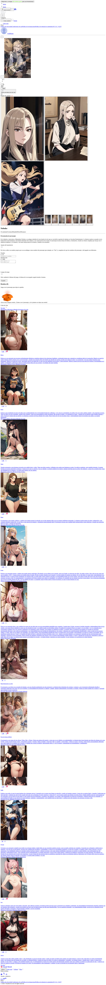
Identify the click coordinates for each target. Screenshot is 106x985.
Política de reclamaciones (28, 26)
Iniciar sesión (7, 10)
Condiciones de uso (17, 26)
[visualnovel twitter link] (4, 974)
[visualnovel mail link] (5, 979)
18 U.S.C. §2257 (57, 26)
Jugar (3, 88)
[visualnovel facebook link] (1, 974)
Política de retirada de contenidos (44, 26)
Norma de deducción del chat (8, 91)
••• (2, 86)
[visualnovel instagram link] (6, 974)
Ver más (3, 308)
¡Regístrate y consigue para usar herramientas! (17, 1)
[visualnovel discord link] (15, 10)
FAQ (2, 979)
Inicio (4, 4)
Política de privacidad (6, 26)
